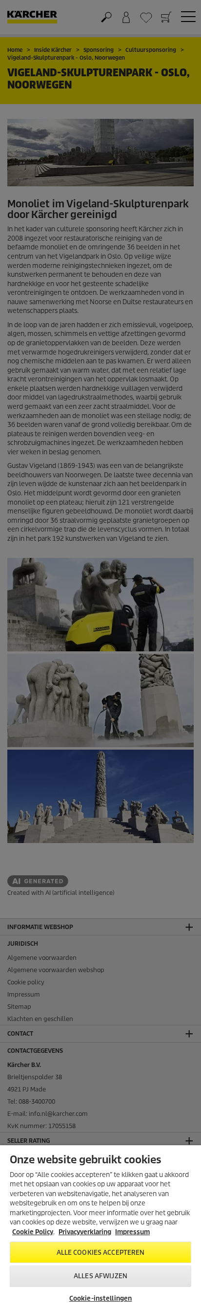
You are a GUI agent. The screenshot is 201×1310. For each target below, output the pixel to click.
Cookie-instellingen (100, 1298)
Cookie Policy (32, 1232)
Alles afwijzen (100, 1276)
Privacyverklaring (85, 1232)
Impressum (132, 1232)
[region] (100, 1227)
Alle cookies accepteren (101, 1252)
